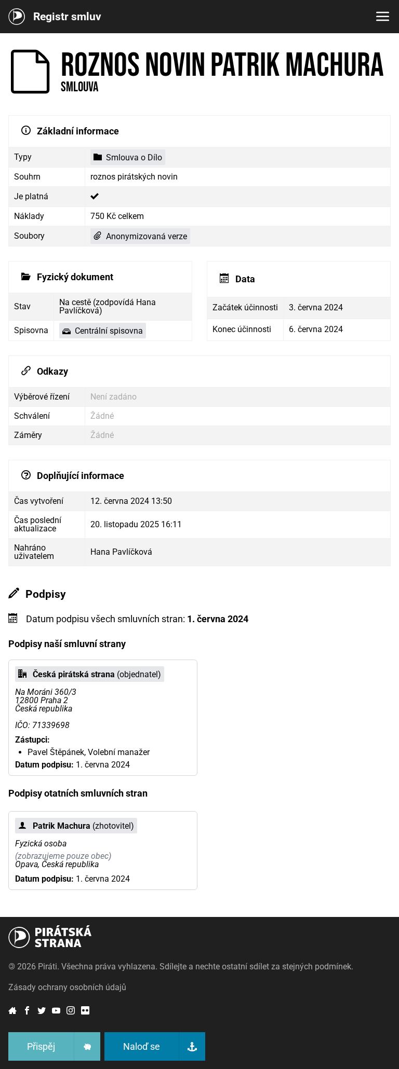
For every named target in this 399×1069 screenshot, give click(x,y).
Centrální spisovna (109, 331)
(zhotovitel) (83, 826)
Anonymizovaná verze (146, 236)
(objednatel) (97, 674)
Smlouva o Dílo (134, 157)
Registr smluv (67, 16)
